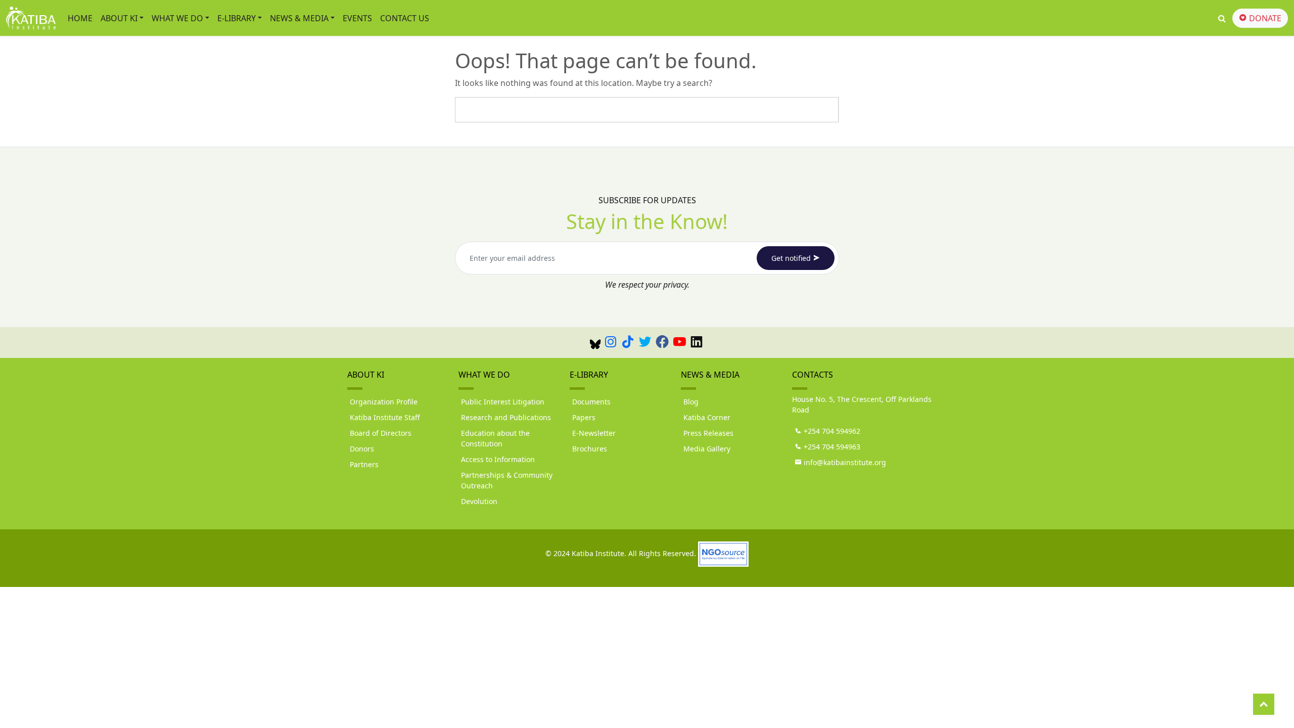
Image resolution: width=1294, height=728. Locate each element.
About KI (119, 18)
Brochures (589, 448)
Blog (691, 401)
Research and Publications (506, 417)
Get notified (792, 258)
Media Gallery (706, 448)
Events (357, 18)
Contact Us (404, 18)
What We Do (177, 18)
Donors (362, 448)
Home (80, 18)
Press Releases (708, 433)
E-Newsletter (594, 433)
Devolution (479, 501)
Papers (583, 417)
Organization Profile (384, 401)
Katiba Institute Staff (385, 417)
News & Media (299, 18)
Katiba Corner (706, 417)
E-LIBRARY (236, 18)
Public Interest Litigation (502, 401)
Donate (1264, 18)
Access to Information (498, 459)
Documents (591, 401)
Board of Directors (380, 433)
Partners (364, 464)
